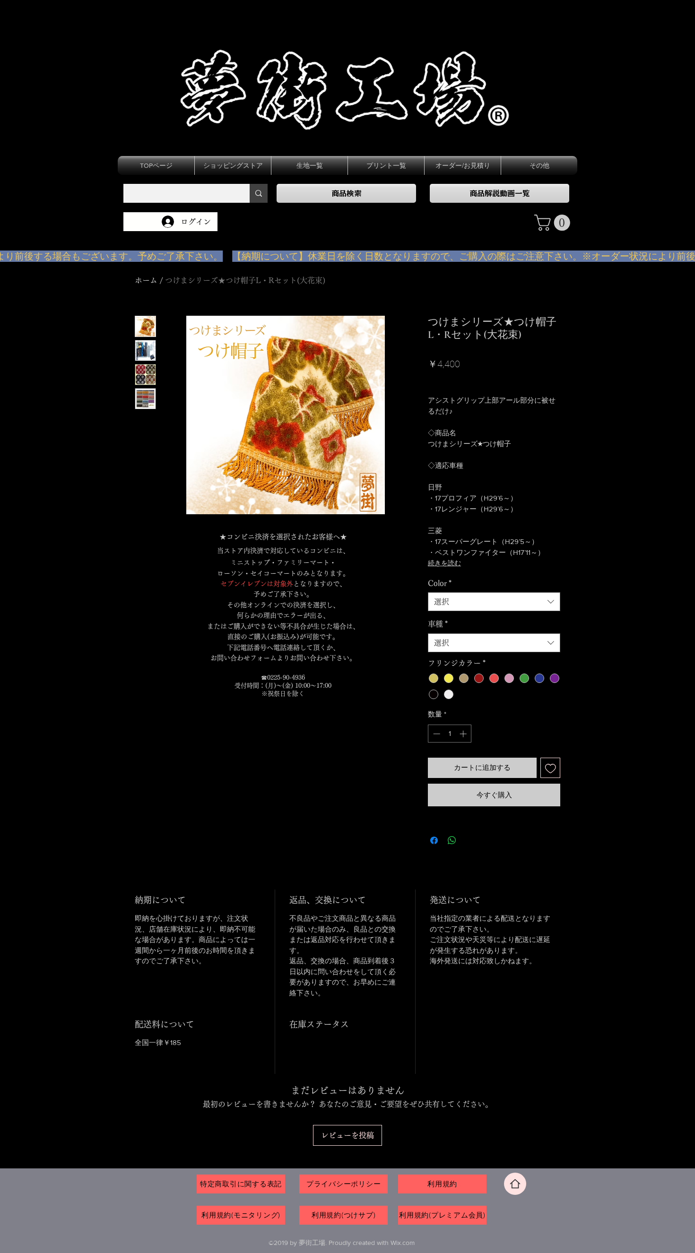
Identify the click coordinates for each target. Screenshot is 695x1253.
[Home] (515, 1184)
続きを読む (444, 563)
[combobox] (494, 601)
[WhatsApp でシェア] (452, 840)
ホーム (146, 280)
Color (440, 583)
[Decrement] (435, 734)
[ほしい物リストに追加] (550, 768)
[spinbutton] (450, 734)
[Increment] (464, 734)
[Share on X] (470, 840)
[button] (554, 223)
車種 (438, 624)
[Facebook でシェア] (434, 840)
